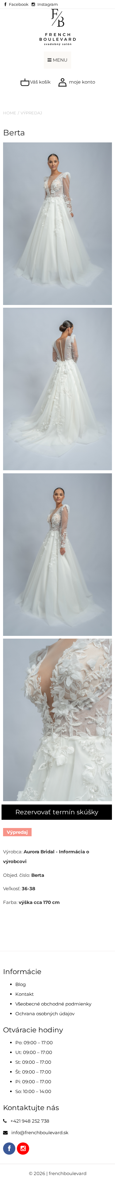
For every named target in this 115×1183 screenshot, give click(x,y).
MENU (59, 60)
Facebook (19, 4)
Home (9, 112)
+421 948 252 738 (29, 1121)
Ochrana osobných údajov (45, 1013)
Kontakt (24, 994)
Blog (20, 984)
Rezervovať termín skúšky (56, 812)
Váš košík (40, 82)
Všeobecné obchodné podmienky (53, 1004)
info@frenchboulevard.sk (39, 1132)
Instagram (47, 4)
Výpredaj (31, 112)
